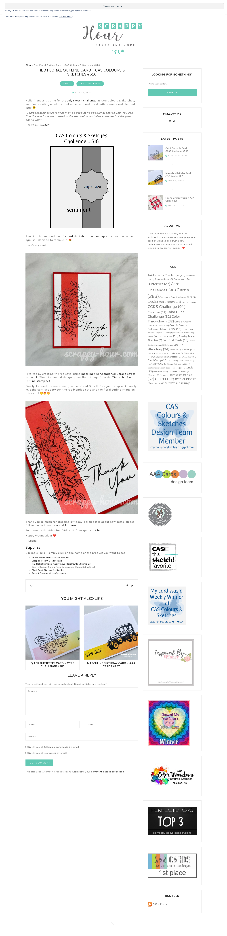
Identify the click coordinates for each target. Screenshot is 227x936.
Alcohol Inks (164, 279)
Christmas (157, 312)
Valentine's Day (162, 371)
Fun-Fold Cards (175, 340)
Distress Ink (167, 336)
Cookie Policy (66, 16)
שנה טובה (155, 383)
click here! (97, 530)
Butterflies (159, 284)
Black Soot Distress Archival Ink (48, 570)
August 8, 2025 (178, 156)
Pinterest (71, 525)
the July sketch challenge (79, 100)
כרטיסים (158, 379)
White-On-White (180, 372)
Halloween (171, 345)
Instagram (51, 525)
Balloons (181, 279)
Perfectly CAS (157, 364)
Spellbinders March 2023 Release (165, 368)
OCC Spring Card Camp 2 (181, 361)
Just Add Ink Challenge (159, 353)
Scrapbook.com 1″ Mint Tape (47, 560)
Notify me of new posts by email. (47, 753)
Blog (28, 65)
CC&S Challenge (90, 84)
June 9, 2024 (176, 180)
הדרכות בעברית (182, 379)
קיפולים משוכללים (176, 383)
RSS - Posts (159, 904)
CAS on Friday (189, 302)
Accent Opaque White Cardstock (49, 573)
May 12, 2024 (176, 205)
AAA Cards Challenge (166, 275)
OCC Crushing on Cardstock (166, 357)
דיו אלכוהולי (163, 375)
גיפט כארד (176, 375)
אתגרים (188, 375)
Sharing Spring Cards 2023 (179, 364)
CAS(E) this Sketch (164, 302)
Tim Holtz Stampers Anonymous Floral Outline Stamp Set (61, 564)
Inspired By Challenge (182, 349)
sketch (44, 125)
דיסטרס (152, 375)
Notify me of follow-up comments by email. (54, 747)
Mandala (177, 353)
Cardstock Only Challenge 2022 (177, 297)
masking (87, 374)
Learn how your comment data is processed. (98, 771)
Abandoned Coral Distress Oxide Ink (50, 557)
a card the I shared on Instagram (86, 236)
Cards (67, 84)
